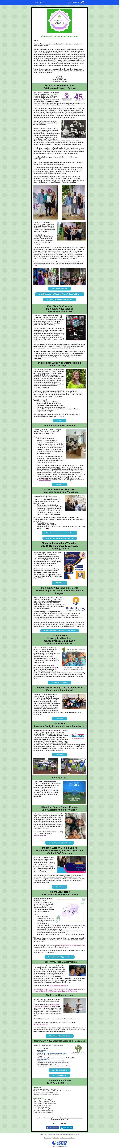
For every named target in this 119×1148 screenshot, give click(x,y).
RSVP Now (59, 583)
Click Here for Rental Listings (59, 1036)
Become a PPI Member (59, 682)
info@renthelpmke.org (40, 1024)
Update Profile (55, 1138)
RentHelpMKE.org (45, 480)
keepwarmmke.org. (39, 835)
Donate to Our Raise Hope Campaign (59, 299)
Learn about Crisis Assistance (59, 843)
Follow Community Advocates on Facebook (59, 630)
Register (59, 420)
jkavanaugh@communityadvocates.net (72, 945)
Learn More (59, 484)
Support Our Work (59, 1075)
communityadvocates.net (59, 1119)
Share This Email (53, 1127)
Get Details (59, 887)
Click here (47, 449)
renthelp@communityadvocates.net (57, 1062)
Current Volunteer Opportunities (59, 957)
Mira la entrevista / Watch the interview (59, 538)
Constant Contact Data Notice (67, 1138)
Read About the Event (59, 288)
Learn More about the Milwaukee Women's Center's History (59, 294)
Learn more (51, 462)
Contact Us (44, 1050)
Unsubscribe (47, 1138)
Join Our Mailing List (59, 1070)
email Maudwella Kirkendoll (59, 985)
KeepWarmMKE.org (43, 1059)
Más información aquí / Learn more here (59, 533)
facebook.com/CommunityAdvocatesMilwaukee (52, 1053)
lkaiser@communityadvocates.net (71, 1118)
